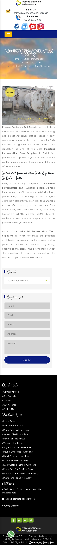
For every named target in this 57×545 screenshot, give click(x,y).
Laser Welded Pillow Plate (15, 460)
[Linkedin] (24, 26)
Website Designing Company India (41, 542)
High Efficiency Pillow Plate (16, 456)
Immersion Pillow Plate (14, 439)
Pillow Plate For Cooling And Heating (20, 473)
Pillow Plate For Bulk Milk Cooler (18, 469)
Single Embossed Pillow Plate (17, 447)
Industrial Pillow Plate (13, 426)
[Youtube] (32, 26)
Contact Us (8, 409)
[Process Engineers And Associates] (28, 2)
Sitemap (7, 400)
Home (16, 58)
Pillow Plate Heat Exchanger (16, 430)
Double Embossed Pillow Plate (18, 452)
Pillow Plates (9, 421)
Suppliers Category (34, 58)
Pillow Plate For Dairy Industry (17, 478)
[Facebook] (16, 26)
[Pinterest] (40, 26)
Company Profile (11, 392)
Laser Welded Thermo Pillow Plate (19, 465)
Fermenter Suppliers (30, 62)
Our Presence (9, 405)
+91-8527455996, (32, 19)
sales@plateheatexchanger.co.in (31, 13)
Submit (27, 359)
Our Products (9, 396)
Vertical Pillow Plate (12, 443)
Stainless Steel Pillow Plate (15, 434)
